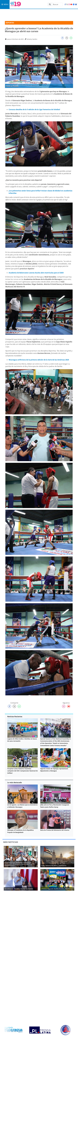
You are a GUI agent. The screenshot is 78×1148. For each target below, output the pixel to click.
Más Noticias (10, 842)
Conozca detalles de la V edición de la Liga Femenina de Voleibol (34, 109)
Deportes (10, 23)
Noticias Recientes (14, 716)
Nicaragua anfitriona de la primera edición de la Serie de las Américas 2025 (39, 360)
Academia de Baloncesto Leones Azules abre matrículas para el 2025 (36, 273)
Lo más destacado (14, 782)
